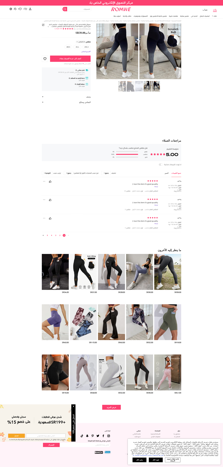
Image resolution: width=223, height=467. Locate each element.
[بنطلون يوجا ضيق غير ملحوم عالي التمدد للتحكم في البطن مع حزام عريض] (111, 372)
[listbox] (30, 9)
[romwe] (121, 9)
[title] (111, 250)
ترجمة (156, 186)
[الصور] (138, 51)
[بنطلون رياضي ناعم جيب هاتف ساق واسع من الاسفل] (111, 322)
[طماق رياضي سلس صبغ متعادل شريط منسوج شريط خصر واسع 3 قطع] (83, 322)
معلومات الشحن (155, 436)
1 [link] (64, 235)
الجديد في (194, 16)
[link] (111, 3)
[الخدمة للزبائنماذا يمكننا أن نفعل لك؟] (15, 8)
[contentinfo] (177, 292)
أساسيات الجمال (205, 16)
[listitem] (167, 278)
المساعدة (157, 431)
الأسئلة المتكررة (155, 434)
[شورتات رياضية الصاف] (55, 322)
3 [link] (55, 235)
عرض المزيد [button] (111, 407)
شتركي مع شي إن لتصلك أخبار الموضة (99, 441)
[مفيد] (50, 181)
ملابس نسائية (184, 16)
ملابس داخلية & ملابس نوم (158, 16)
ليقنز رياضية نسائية (116, 21)
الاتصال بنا (177, 436)
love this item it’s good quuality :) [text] (145, 184)
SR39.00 (83, 32)
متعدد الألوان (137, 191)
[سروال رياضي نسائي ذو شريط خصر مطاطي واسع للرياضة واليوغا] (167, 272)
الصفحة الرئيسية (176, 21)
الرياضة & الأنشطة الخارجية (162, 21)
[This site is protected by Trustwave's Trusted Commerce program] (107, 452)
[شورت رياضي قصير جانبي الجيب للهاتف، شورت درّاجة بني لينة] (167, 322)
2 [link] (59, 235)
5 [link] (47, 235)
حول (179, 431)
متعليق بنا (177, 434)
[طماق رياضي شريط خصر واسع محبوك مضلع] (139, 272)
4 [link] (51, 235)
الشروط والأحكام (20, 439)
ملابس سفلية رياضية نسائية (131, 21)
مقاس (85, 41)
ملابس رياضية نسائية (147, 21)
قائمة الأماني (137, 434)
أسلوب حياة (117, 16)
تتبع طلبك (137, 436)
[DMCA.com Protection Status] (99, 452)
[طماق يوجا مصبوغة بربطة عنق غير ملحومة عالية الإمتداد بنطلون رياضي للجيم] (167, 372)
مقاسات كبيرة (173, 16)
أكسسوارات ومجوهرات (141, 16)
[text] (138, 181)
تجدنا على (107, 431)
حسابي (139, 431)
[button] (45, 59)
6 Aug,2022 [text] (177, 191)
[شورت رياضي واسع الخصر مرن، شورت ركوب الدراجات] (55, 372)
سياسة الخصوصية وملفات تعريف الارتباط (37, 439)
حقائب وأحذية (127, 16)
